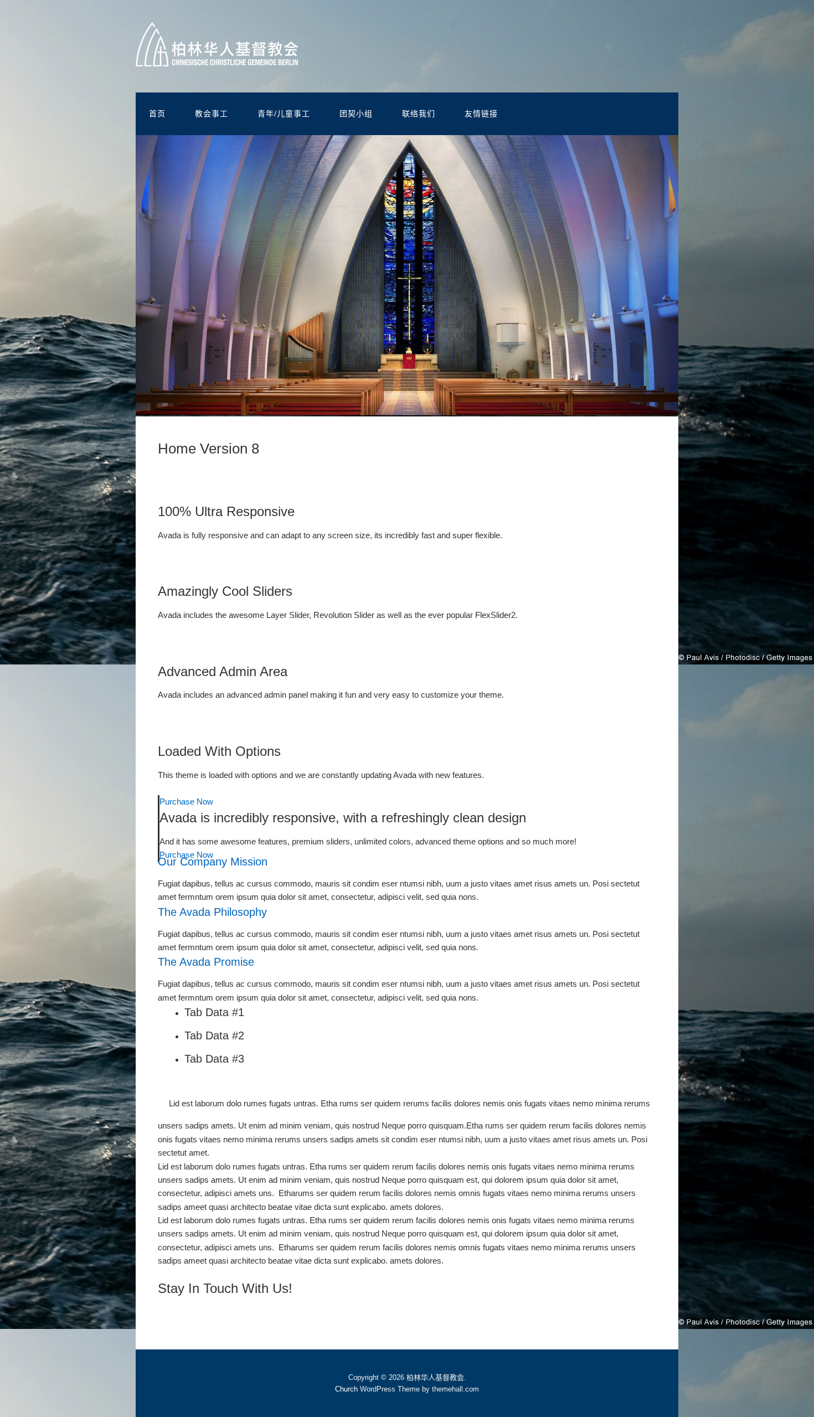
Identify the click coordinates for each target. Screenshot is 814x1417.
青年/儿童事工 (283, 113)
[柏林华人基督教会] (217, 58)
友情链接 (481, 113)
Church (346, 1389)
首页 (157, 113)
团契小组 (356, 113)
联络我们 (418, 113)
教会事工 (211, 113)
